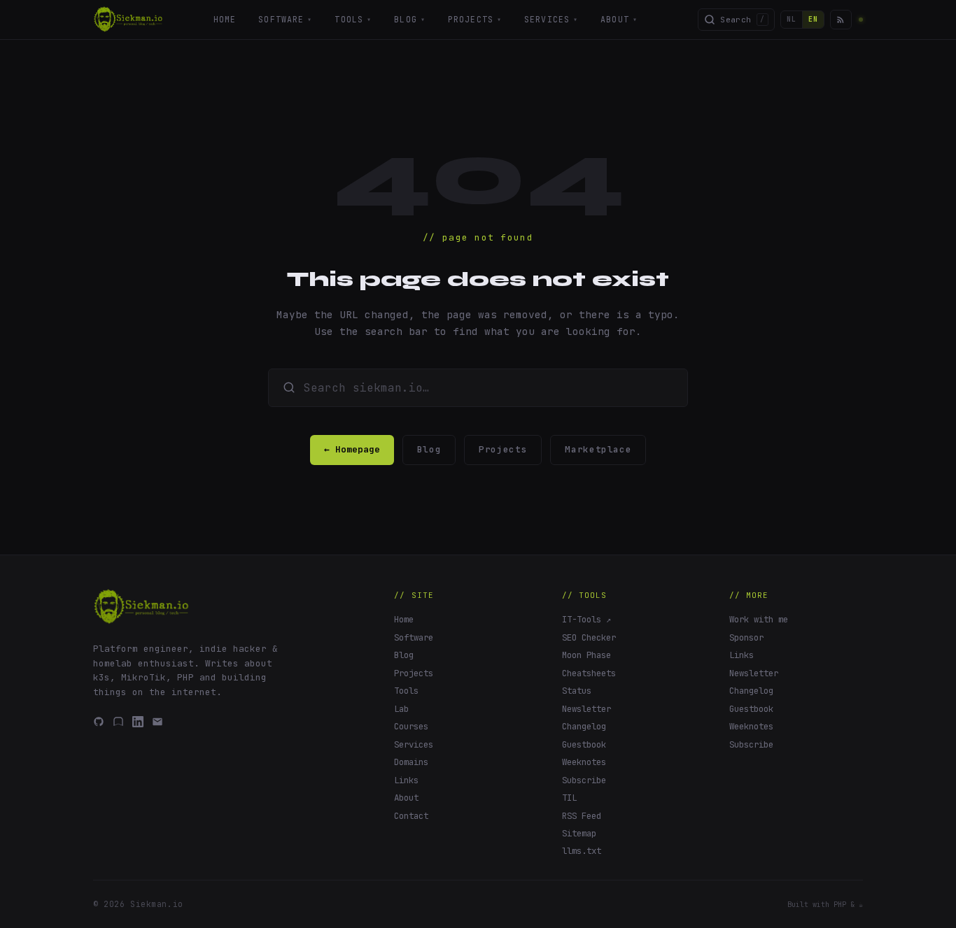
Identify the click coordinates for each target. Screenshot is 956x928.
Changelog (584, 726)
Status (576, 691)
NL (791, 19)
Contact (411, 816)
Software (285, 19)
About (619, 19)
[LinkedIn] (137, 721)
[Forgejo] (118, 721)
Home (225, 19)
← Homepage (352, 449)
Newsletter (586, 709)
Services (551, 19)
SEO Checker (589, 637)
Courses (411, 726)
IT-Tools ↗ (586, 619)
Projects (475, 19)
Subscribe (584, 780)
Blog (410, 19)
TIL (569, 798)
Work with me (758, 619)
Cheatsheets (589, 673)
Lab (401, 709)
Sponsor (746, 637)
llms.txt (581, 851)
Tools (353, 19)
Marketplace (598, 449)
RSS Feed (581, 816)
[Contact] (157, 721)
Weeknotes (584, 762)
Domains (411, 762)
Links (406, 780)
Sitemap (579, 833)
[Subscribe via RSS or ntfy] (840, 19)
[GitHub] (98, 721)
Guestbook (584, 744)
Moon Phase (586, 655)
